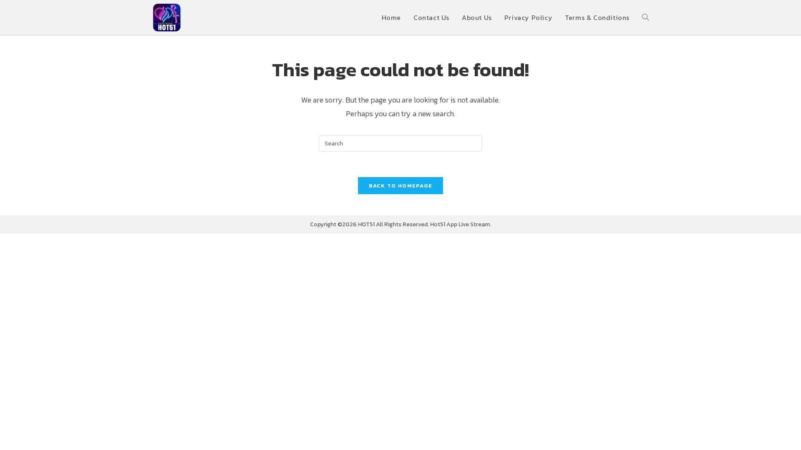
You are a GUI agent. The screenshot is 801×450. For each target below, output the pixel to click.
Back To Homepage (401, 186)
